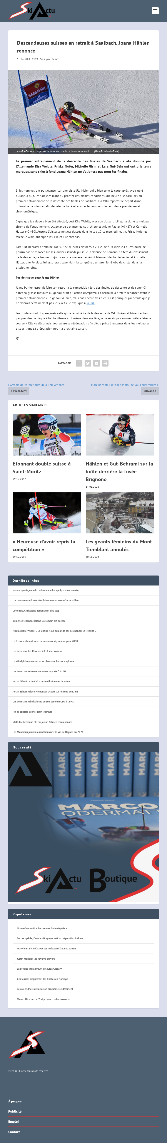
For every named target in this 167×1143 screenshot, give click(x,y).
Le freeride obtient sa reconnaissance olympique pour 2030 (45, 641)
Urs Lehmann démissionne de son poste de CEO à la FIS (43, 701)
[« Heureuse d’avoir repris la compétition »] (47, 512)
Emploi (13, 1121)
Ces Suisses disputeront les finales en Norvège (42, 978)
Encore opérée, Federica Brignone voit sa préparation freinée (45, 590)
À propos (15, 1101)
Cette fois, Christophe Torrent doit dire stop (36, 610)
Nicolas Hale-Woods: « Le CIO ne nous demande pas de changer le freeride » (54, 630)
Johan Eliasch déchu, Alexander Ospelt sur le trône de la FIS (45, 691)
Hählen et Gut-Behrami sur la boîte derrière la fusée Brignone (119, 471)
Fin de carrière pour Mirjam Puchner (32, 711)
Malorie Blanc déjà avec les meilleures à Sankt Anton (46, 948)
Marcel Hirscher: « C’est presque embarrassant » (43, 999)
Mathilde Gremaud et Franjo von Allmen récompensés (42, 722)
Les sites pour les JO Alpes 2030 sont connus (37, 651)
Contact (14, 1132)
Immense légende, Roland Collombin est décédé (39, 620)
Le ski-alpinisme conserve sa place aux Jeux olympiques (43, 661)
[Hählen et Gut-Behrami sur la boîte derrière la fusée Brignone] (120, 434)
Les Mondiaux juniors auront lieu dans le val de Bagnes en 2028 (48, 731)
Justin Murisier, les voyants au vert (36, 958)
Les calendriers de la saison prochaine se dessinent (45, 988)
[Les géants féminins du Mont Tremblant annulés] (120, 512)
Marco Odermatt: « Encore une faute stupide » (42, 928)
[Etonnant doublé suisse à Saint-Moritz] (47, 434)
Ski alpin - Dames (49, 59)
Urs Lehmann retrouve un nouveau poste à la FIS (39, 671)
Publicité (15, 1111)
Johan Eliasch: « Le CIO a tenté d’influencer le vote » (41, 681)
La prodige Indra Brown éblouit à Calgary (39, 968)
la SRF (91, 303)
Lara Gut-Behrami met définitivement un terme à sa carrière (45, 600)
